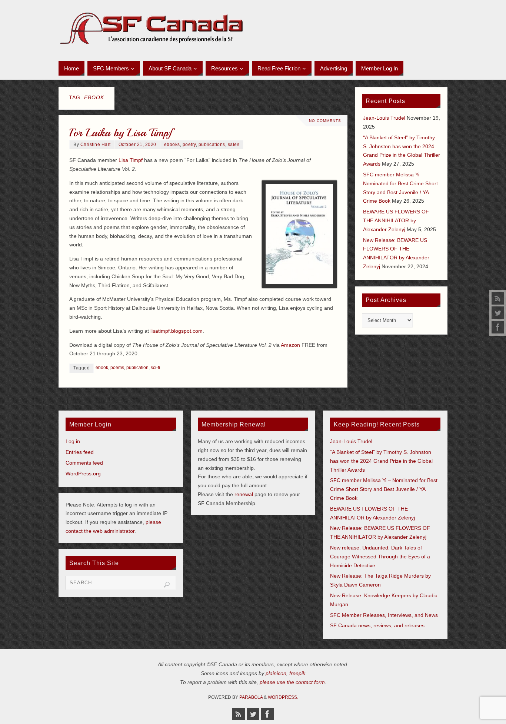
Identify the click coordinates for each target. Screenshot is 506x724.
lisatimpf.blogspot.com (176, 331)
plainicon (276, 673)
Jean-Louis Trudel (384, 118)
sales (234, 144)
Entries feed (80, 452)
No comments (325, 121)
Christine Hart (95, 144)
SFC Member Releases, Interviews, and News (384, 615)
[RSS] (498, 298)
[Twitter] (498, 312)
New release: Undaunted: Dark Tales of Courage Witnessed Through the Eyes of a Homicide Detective (380, 556)
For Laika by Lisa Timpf (120, 133)
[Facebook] (498, 327)
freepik (297, 673)
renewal (243, 494)
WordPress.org (83, 473)
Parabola (251, 697)
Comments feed (84, 463)
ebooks (172, 144)
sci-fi (155, 367)
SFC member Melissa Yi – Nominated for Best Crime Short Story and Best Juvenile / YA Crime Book (383, 489)
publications (212, 144)
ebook (102, 367)
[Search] (166, 584)
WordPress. (283, 697)
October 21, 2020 (137, 144)
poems (117, 367)
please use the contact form (292, 682)
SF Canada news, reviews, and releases (377, 625)
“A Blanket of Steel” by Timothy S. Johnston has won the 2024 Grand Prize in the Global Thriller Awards (381, 461)
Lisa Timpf (131, 160)
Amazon (290, 345)
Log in (73, 441)
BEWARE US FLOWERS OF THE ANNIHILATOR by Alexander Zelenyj (396, 220)
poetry (189, 144)
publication (137, 367)
